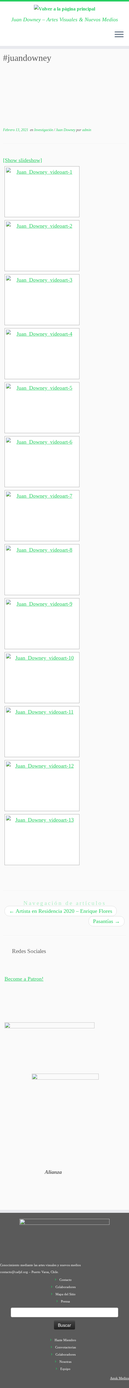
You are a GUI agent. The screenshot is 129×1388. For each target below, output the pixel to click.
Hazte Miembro (65, 1340)
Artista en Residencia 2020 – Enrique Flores (60, 911)
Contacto (65, 1280)
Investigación (44, 130)
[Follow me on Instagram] (37, 38)
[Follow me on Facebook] (25, 38)
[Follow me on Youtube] (43, 38)
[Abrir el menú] (119, 35)
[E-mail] (13, 38)
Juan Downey (66, 130)
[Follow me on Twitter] (19, 38)
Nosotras (65, 1361)
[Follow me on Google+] (31, 38)
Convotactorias (65, 1347)
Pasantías (106, 921)
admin (86, 130)
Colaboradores (66, 1287)
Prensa (65, 1301)
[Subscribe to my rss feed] (7, 38)
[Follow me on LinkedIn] (55, 38)
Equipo (65, 1369)
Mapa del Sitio (66, 1294)
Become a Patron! (24, 979)
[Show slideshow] (22, 160)
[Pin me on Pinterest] (49, 38)
